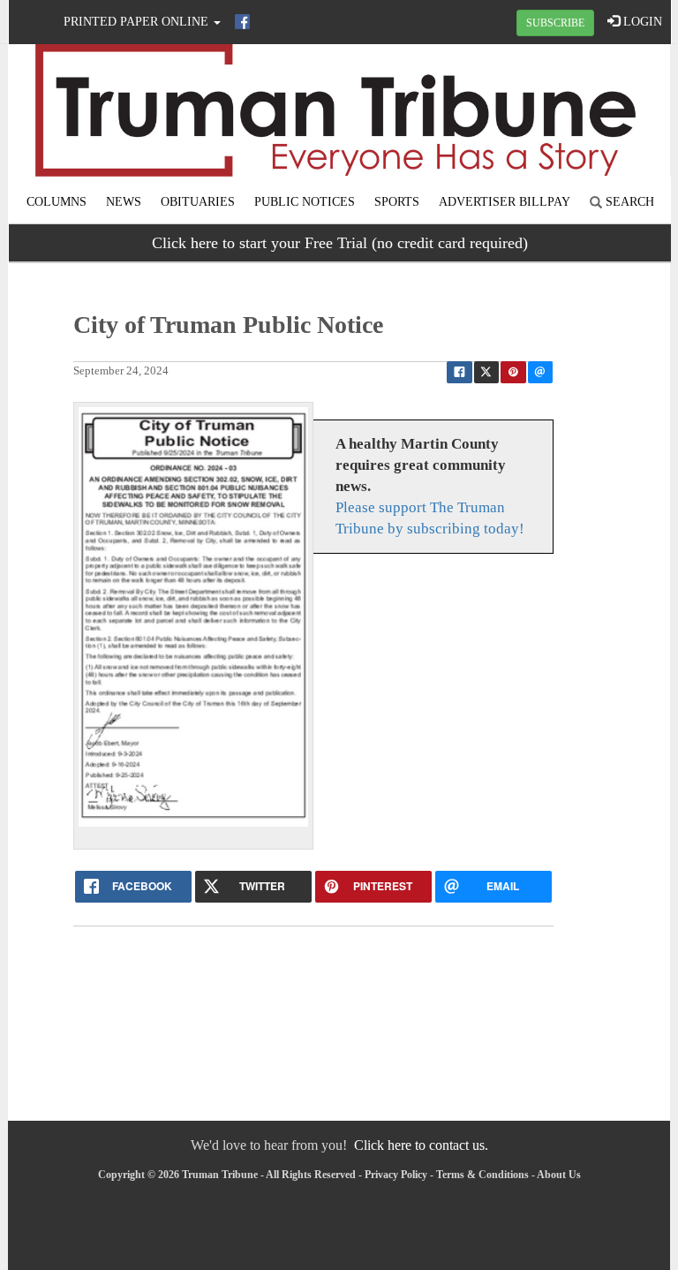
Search (628, 201)
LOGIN (641, 21)
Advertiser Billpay (504, 201)
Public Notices (304, 201)
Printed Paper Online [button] (138, 21)
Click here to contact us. (421, 1145)
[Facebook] (242, 21)
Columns (56, 201)
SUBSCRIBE (555, 23)
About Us (559, 1174)
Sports (396, 201)
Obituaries (198, 201)
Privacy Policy (396, 1174)
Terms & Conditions (482, 1174)
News (123, 201)
